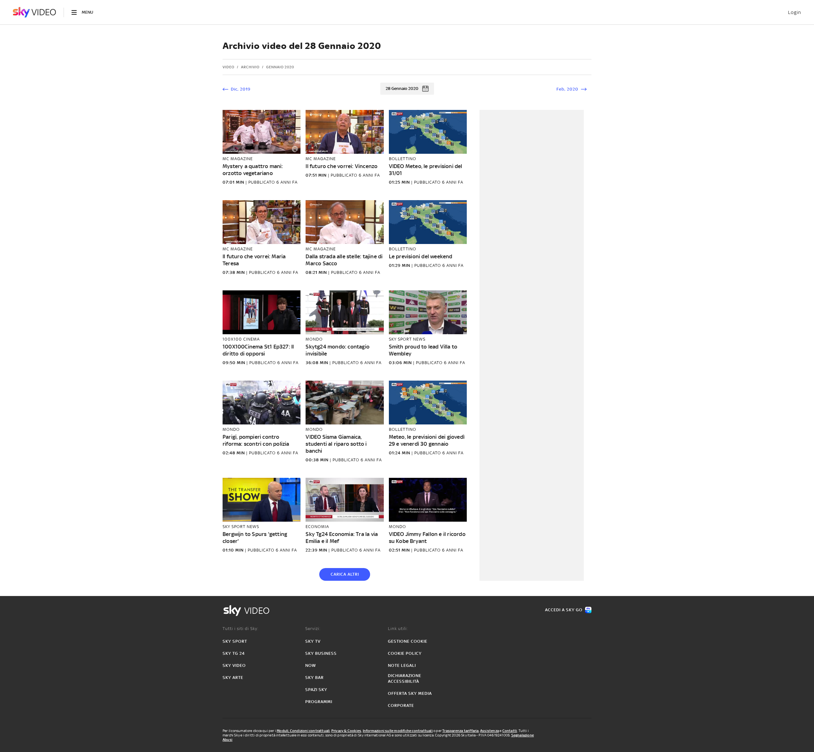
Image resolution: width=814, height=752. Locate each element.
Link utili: (398, 628)
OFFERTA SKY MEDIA (410, 693)
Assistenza (489, 730)
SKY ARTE (233, 677)
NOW (310, 665)
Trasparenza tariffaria (460, 730)
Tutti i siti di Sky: (241, 628)
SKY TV (313, 641)
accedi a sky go (564, 609)
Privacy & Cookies (346, 730)
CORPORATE (401, 705)
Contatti (509, 730)
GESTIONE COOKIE (407, 641)
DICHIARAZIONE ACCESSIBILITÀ (404, 678)
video (228, 67)
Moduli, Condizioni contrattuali (303, 730)
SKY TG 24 (234, 653)
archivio (250, 67)
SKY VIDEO (234, 665)
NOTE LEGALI (402, 665)
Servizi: (313, 628)
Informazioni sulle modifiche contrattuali (398, 730)
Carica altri (345, 574)
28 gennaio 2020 (402, 88)
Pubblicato (262, 182)
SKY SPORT (235, 641)
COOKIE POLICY (405, 653)
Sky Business (321, 653)
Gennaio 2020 (280, 67)
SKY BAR (314, 677)
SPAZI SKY (316, 689)
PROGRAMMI (318, 701)
